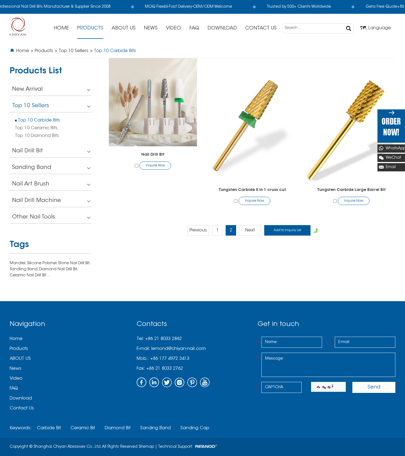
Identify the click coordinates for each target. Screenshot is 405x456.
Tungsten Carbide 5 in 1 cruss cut (252, 190)
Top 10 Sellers (73, 51)
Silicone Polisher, (42, 263)
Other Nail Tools (33, 217)
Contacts (152, 324)
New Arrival (27, 89)
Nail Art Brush (30, 184)
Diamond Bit (118, 428)
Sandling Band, (24, 269)
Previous (198, 230)
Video (173, 28)
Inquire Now (155, 165)
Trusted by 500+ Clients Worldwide (297, 7)
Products (90, 28)
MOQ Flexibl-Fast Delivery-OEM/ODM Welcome (187, 7)
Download (222, 28)
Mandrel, (18, 263)
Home (61, 28)
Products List (36, 71)
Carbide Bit (49, 428)
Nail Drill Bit (152, 155)
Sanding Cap (194, 428)
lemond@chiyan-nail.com (178, 349)
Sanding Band (31, 167)
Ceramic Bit (83, 428)
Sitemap (146, 447)
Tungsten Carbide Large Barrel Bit (351, 190)
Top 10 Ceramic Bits (36, 128)
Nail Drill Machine (36, 200)
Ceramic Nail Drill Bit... (30, 275)
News (151, 28)
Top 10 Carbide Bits (39, 120)
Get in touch (278, 324)
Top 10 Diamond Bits (37, 136)
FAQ (194, 28)
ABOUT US (124, 28)
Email (391, 167)
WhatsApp (395, 148)
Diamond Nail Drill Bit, (58, 269)
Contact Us (261, 28)
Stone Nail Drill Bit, (74, 263)
